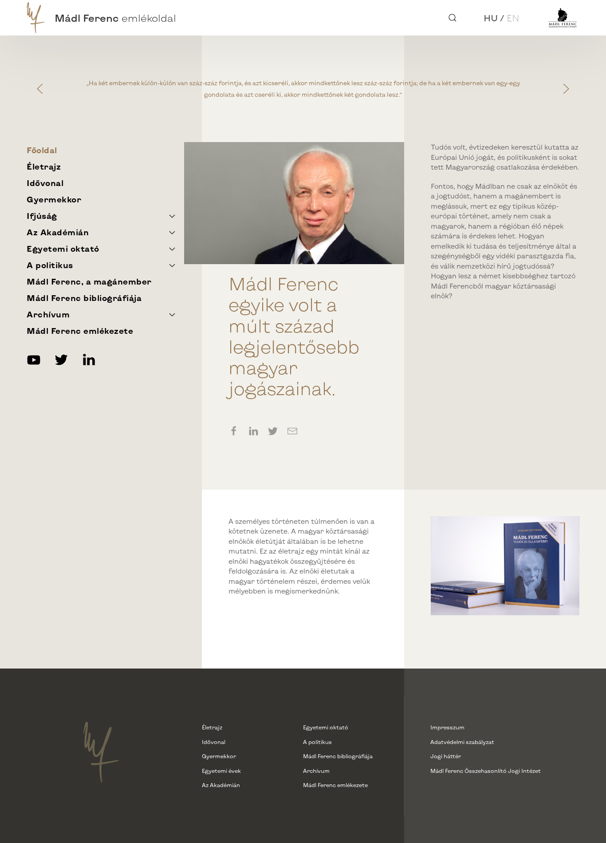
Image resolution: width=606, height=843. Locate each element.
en (513, 17)
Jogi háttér (445, 756)
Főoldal (42, 150)
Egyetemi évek (221, 771)
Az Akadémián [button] (58, 232)
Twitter (61, 359)
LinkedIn (89, 359)
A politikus (317, 742)
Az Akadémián (221, 785)
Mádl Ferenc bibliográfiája (84, 298)
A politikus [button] (50, 265)
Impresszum (447, 727)
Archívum (316, 771)
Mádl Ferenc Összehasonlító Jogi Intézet (485, 771)
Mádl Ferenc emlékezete (80, 331)
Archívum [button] (48, 314)
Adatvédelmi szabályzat (462, 742)
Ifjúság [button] (42, 216)
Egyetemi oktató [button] (63, 248)
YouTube (34, 359)
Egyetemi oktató (325, 727)
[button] (452, 18)
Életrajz (44, 166)
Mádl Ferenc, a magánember (89, 281)
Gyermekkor (54, 199)
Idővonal (45, 183)
